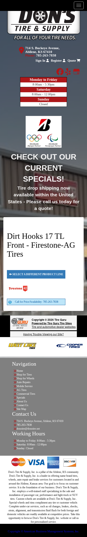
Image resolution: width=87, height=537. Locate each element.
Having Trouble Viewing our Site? (43, 334)
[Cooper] (64, 345)
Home (20, 370)
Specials (21, 397)
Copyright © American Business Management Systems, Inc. (43, 531)
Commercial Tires (26, 393)
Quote (72, 60)
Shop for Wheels (25, 378)
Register (57, 60)
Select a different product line (37, 274)
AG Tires (22, 390)
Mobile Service (25, 386)
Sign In (40, 60)
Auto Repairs (24, 382)
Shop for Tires (24, 374)
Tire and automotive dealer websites (54, 325)
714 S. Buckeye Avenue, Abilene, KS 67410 (42, 50)
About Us (22, 401)
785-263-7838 (46, 55)
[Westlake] (17, 345)
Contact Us (22, 405)
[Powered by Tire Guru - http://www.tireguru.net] (19, 323)
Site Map (21, 409)
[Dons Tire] (43, 22)
